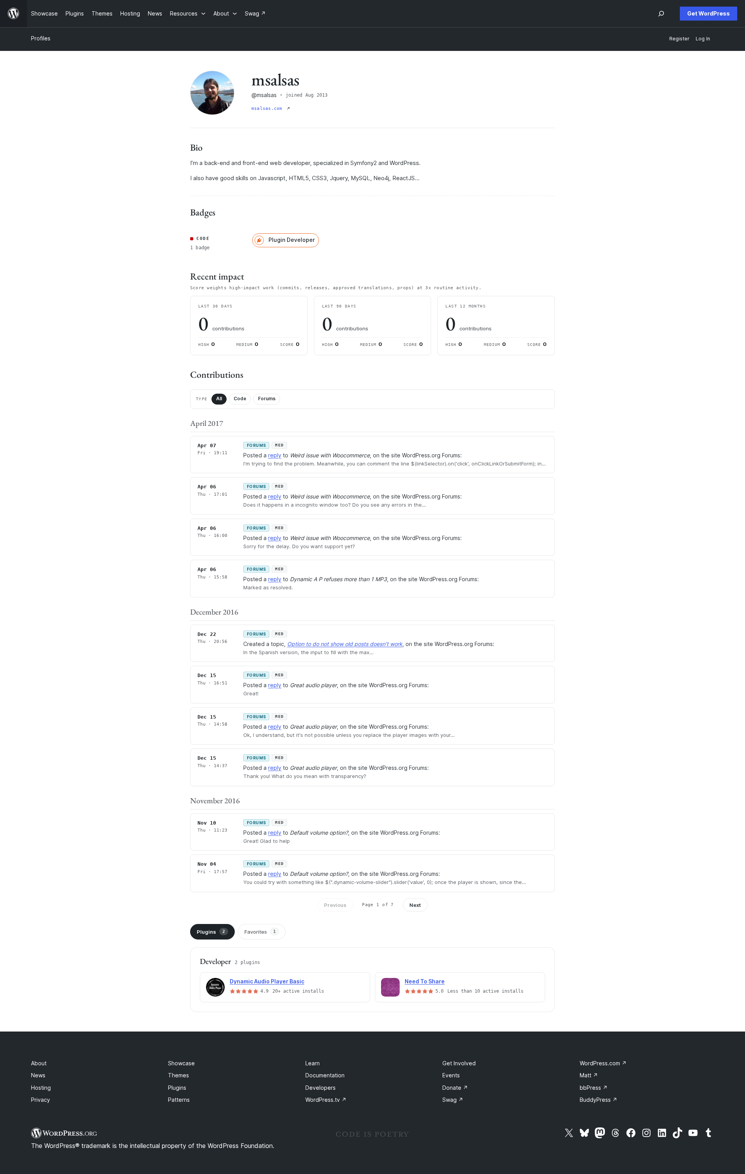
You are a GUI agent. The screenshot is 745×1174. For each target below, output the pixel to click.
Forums (266, 398)
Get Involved (459, 1063)
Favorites (260, 932)
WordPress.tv (326, 1099)
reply (274, 455)
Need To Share (425, 981)
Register (679, 39)
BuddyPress (598, 1099)
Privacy (40, 1099)
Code (240, 398)
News (38, 1075)
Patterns (179, 1099)
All (219, 398)
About (39, 1063)
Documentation (325, 1075)
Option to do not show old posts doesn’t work (344, 644)
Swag (452, 1099)
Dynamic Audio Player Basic (267, 981)
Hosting (41, 1087)
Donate (455, 1087)
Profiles (40, 38)
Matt (589, 1075)
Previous (335, 905)
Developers (320, 1087)
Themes (178, 1075)
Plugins (211, 932)
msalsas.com (268, 108)
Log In (703, 39)
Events (451, 1075)
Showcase (181, 1063)
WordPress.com (603, 1063)
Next (415, 905)
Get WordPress (708, 13)
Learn (312, 1063)
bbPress (594, 1087)
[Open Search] (661, 13)
